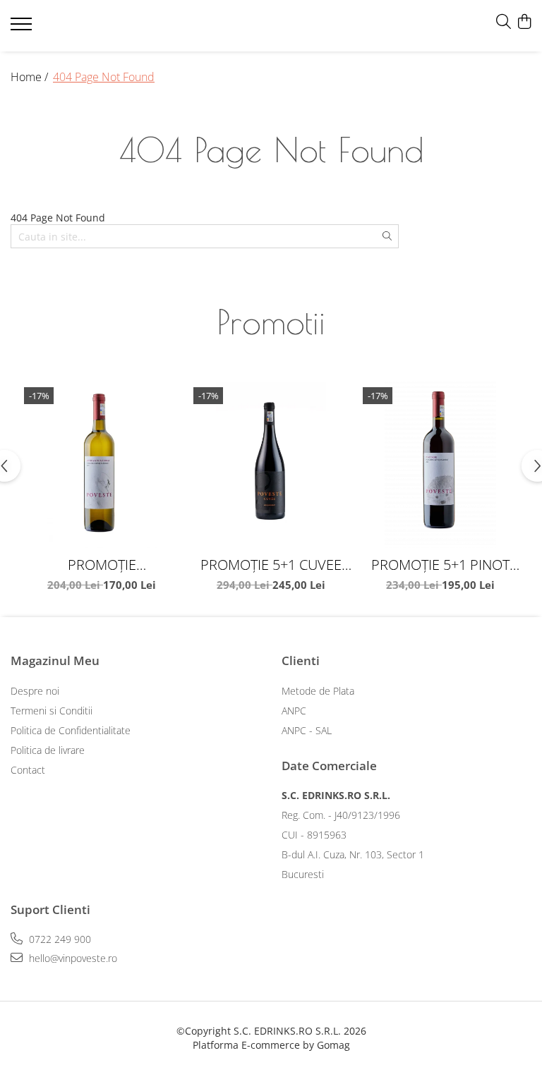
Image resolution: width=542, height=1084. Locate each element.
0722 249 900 (58, 939)
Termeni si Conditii (51, 710)
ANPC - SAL (307, 730)
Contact (28, 770)
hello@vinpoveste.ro (71, 958)
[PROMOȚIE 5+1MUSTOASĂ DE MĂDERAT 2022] (101, 465)
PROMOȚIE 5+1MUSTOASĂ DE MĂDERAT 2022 (102, 564)
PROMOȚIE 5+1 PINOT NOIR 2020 (440, 564)
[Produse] (23, 28)
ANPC (294, 710)
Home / (31, 77)
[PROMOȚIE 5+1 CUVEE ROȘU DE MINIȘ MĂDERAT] (271, 465)
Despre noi (35, 691)
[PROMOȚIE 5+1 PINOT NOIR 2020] (440, 465)
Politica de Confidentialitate (71, 730)
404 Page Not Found (104, 77)
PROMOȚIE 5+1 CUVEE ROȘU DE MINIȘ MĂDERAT (271, 564)
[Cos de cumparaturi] (524, 22)
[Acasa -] (95, 26)
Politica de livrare (48, 750)
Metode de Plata (318, 691)
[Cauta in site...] (503, 22)
